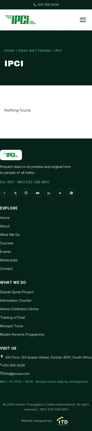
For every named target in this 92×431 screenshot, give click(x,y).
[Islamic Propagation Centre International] (20, 19)
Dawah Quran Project (17, 292)
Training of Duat (12, 317)
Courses (6, 243)
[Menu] (83, 20)
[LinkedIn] (49, 193)
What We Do (10, 235)
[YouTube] (37, 193)
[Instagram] (26, 193)
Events (5, 252)
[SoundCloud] (60, 193)
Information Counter (16, 300)
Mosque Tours (11, 326)
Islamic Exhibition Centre (19, 309)
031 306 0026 (48, 4)
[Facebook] (4, 193)
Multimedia (8, 260)
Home (9, 50)
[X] (15, 193)
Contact (6, 269)
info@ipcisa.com (17, 374)
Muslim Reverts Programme (22, 334)
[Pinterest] (71, 193)
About (4, 226)
